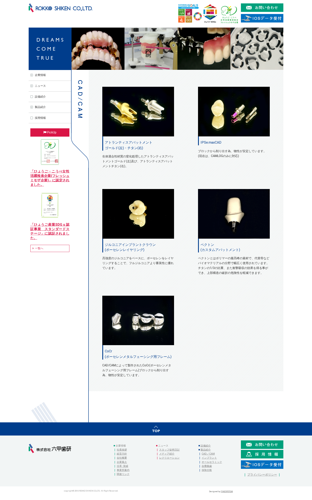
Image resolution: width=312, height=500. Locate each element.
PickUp (51, 132)
